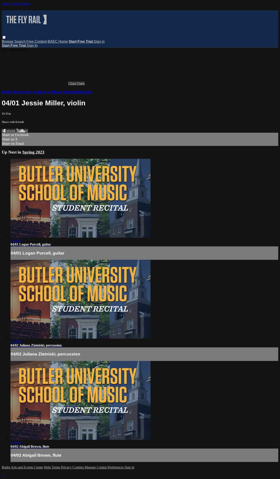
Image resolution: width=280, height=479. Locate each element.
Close (72, 83)
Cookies (78, 467)
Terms (56, 467)
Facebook (9, 131)
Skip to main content (16, 3)
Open (81, 83)
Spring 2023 (33, 152)
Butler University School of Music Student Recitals (47, 92)
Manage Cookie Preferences (104, 467)
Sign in (99, 41)
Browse (8, 41)
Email (24, 131)
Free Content (36, 41)
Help (48, 467)
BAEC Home (58, 41)
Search (20, 41)
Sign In (32, 45)
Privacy (66, 467)
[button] (4, 37)
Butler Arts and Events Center (22, 467)
